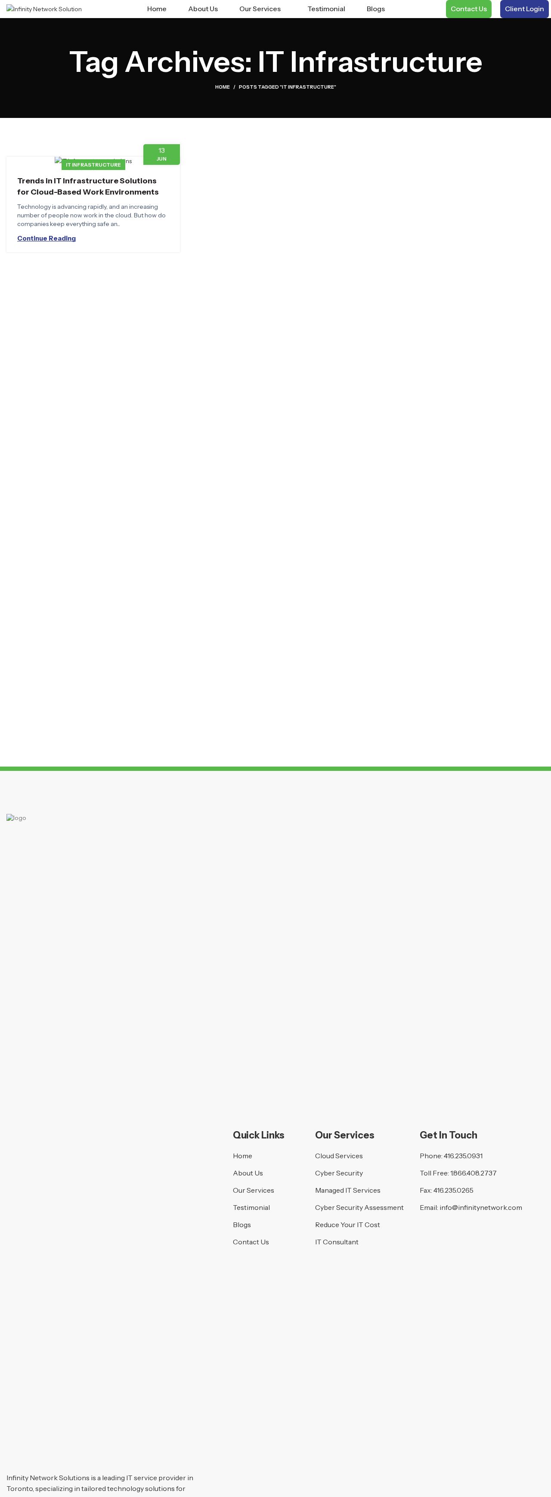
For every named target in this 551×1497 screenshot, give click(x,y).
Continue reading (46, 238)
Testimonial (251, 1207)
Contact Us (469, 8)
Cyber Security (339, 1173)
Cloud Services (339, 1155)
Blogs (242, 1224)
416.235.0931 (463, 1155)
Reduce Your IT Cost (347, 1224)
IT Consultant (337, 1241)
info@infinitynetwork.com (481, 1207)
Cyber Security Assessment (359, 1207)
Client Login (524, 8)
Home (222, 87)
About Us (248, 1173)
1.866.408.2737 (473, 1173)
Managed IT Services (348, 1190)
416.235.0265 (453, 1190)
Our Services (253, 1190)
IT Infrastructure (93, 164)
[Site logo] (44, 8)
